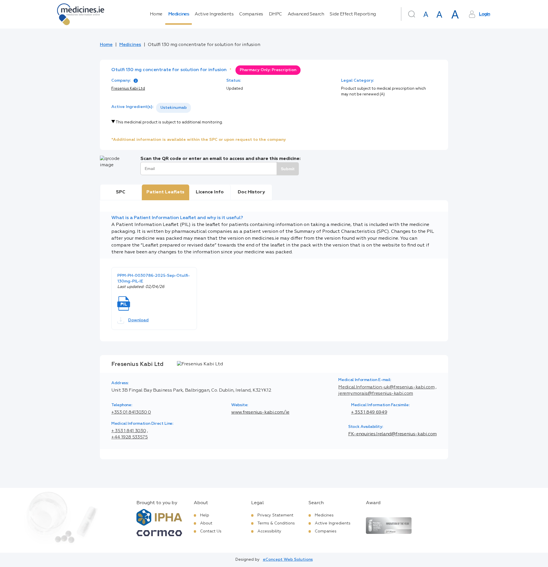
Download (138, 320)
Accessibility (269, 531)
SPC (120, 192)
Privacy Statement (275, 515)
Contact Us (210, 531)
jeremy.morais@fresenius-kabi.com (375, 393)
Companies (251, 14)
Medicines (178, 14)
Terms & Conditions (276, 523)
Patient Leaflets (165, 192)
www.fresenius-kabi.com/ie (260, 412)
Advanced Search (306, 14)
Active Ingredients (214, 14)
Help (204, 515)
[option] (173, 108)
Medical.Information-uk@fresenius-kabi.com (386, 387)
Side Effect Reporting (353, 14)
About (206, 523)
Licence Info (210, 192)
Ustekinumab (173, 108)
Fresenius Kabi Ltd (128, 89)
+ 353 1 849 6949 (369, 412)
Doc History (251, 192)
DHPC (275, 14)
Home (156, 14)
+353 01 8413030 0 (131, 412)
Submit (288, 169)
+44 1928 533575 (129, 437)
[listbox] (173, 108)
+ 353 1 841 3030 (128, 431)
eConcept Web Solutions (288, 560)
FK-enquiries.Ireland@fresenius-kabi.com (392, 434)
